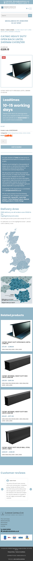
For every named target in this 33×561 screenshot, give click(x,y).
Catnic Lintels (10, 30)
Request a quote (22, 3)
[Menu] (30, 9)
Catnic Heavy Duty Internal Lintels (10, 383)
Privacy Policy (11, 552)
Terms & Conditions (20, 552)
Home (2, 30)
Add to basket (16, 147)
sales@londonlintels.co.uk (22, 1)
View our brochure (10, 3)
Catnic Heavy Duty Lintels (15, 133)
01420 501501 (8, 1)
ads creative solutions (19, 559)
